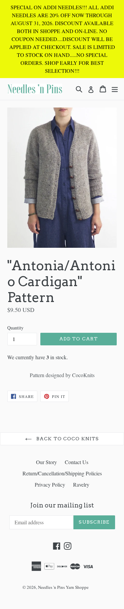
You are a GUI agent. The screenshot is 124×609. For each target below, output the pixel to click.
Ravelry (81, 484)
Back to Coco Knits (67, 438)
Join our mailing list (62, 505)
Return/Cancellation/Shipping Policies (62, 473)
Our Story (46, 461)
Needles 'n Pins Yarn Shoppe (63, 587)
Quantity (15, 328)
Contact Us (76, 461)
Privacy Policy (50, 484)
